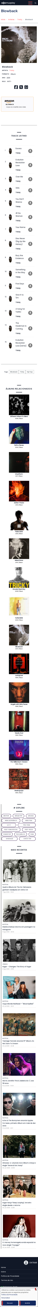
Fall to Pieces (19, 445)
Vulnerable (19, 618)
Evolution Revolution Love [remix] (21, 343)
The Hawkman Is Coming (21, 326)
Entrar (33, 1262)
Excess (19, 148)
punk (32, 834)
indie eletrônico (11, 820)
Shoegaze (9, 839)
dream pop (18, 816)
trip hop (30, 372)
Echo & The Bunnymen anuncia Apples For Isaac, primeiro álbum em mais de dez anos (19, 1123)
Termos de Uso (7, 1280)
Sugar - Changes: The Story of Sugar (16, 966)
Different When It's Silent (19, 416)
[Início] (8, 3)
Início (3, 19)
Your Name (20, 227)
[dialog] (19, 1297)
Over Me (19, 176)
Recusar (10, 1303)
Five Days (20, 283)
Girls (17, 188)
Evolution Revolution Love (20, 162)
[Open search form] (35, 3)
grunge (31, 816)
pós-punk (26, 825)
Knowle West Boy (19, 589)
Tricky (19, 19)
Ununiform (19, 474)
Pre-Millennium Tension (19, 762)
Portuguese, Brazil (10, 1287)
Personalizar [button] (5, 1298)
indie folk (28, 820)
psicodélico (20, 834)
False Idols (19, 532)
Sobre (3, 1272)
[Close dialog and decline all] (36, 1289)
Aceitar (27, 1303)
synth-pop (27, 839)
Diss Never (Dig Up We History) (20, 241)
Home (3, 1267)
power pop (7, 834)
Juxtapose (19, 675)
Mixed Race (19, 560)
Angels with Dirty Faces (19, 704)
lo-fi (9, 825)
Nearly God (19, 733)
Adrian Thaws (19, 503)
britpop (6, 816)
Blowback (13, 372)
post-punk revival (11, 829)
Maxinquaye (19, 791)
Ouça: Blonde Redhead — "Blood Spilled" (18, 1004)
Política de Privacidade (10, 1276)
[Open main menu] (30, 3)
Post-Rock (29, 829)
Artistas (11, 19)
